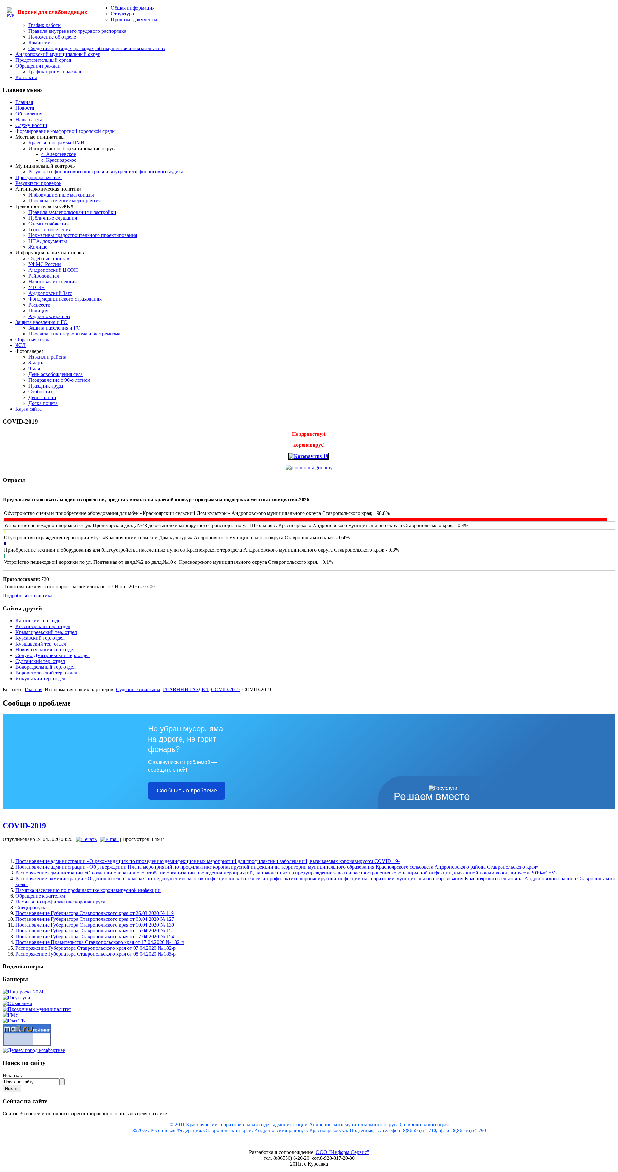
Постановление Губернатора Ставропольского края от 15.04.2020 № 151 (94, 930)
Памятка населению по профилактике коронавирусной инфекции (88, 890)
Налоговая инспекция (52, 281)
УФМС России (44, 264)
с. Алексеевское (58, 154)
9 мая (34, 368)
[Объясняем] (17, 1003)
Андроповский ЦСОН (53, 270)
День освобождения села (55, 374)
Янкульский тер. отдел (40, 678)
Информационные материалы (61, 194)
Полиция (38, 310)
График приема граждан (54, 71)
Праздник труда (45, 386)
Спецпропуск (30, 907)
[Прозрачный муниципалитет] (37, 1009)
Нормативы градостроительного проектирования (82, 235)
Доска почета (43, 403)
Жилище (37, 247)
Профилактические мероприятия (64, 200)
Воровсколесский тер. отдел (46, 672)
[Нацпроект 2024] (23, 991)
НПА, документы (47, 241)
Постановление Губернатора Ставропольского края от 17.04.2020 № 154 (94, 936)
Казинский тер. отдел (39, 620)
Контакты (26, 77)
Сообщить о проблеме (187, 790)
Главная (24, 102)
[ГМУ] (11, 1015)
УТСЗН (36, 287)
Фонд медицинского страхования (65, 299)
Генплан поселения (49, 229)
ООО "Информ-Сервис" (342, 1152)
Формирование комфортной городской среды (65, 131)
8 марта (36, 362)
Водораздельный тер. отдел (45, 667)
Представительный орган (43, 60)
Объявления (28, 113)
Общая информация (132, 8)
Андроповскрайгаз (49, 316)
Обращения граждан (38, 66)
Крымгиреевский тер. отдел (46, 632)
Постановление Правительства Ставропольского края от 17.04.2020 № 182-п (99, 942)
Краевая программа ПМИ (56, 142)
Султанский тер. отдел (40, 661)
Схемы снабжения (48, 223)
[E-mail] (109, 839)
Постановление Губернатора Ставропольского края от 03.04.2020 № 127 (94, 919)
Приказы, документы (134, 19)
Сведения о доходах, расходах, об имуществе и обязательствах (96, 48)
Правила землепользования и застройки (72, 212)
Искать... (12, 1075)
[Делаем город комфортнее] (34, 1050)
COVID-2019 (225, 689)
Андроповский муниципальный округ (57, 54)
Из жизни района (47, 357)
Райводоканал (43, 276)
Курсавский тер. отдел (40, 638)
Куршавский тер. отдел (40, 643)
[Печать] (86, 839)
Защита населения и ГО (41, 322)
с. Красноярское (58, 160)
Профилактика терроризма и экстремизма (74, 333)
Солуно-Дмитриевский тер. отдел (52, 655)
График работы (44, 25)
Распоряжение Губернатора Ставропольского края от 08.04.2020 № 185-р (95, 954)
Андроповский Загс (50, 293)
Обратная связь (32, 339)
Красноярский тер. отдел (42, 626)
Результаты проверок (38, 183)
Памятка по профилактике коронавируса (60, 901)
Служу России (31, 125)
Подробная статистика (27, 595)
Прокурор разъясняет (38, 177)
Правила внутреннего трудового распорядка (77, 31)
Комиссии (39, 42)
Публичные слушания (52, 218)
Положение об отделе (52, 37)
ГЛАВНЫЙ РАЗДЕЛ (186, 689)
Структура (122, 13)
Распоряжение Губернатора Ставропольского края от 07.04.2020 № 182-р (95, 948)
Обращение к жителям (40, 896)
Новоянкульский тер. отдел (45, 649)
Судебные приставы (50, 258)
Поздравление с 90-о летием (59, 380)
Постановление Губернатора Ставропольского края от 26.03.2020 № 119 (94, 913)
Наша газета (28, 119)
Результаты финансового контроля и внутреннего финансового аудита (105, 171)
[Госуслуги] (16, 997)
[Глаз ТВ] (14, 1020)
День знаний (42, 397)
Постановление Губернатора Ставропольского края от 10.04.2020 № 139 (94, 925)
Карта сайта (28, 409)
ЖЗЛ (20, 345)
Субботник (40, 391)
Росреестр (39, 304)
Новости (24, 108)
